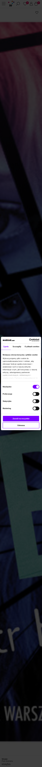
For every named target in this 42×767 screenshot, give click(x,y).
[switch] (36, 394)
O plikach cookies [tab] (32, 347)
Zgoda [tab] (6, 347)
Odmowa (21, 425)
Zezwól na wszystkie (21, 419)
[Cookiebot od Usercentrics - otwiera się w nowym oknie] (29, 340)
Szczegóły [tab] (17, 347)
